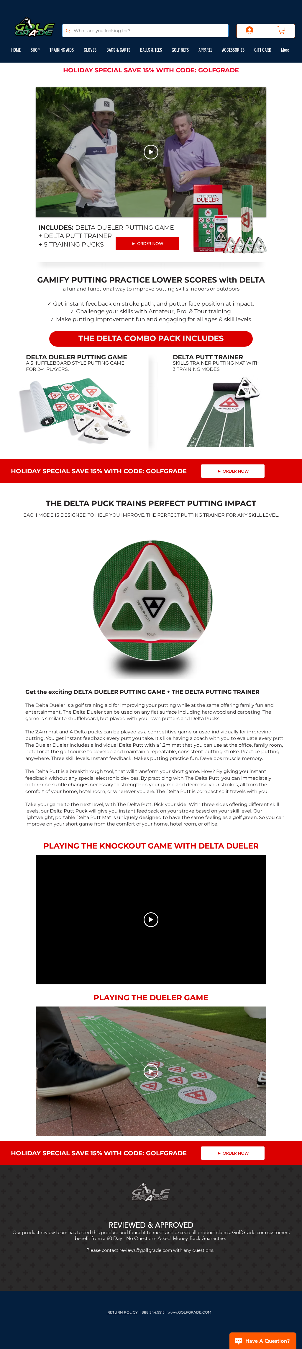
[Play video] (151, 152)
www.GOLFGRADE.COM (189, 1312)
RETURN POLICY (122, 1312)
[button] (282, 30)
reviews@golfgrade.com (145, 1250)
